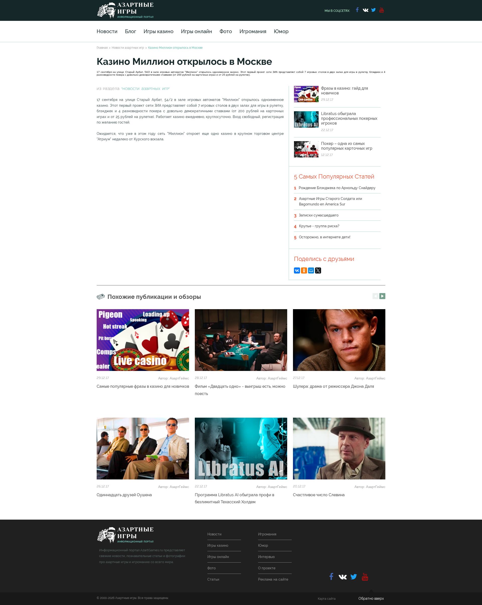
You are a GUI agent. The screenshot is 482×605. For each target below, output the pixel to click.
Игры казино (158, 31)
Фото (226, 31)
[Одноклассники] (304, 270)
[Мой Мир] (311, 270)
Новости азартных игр (128, 47)
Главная (102, 47)
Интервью (266, 557)
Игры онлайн (196, 31)
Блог (130, 31)
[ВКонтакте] (297, 270)
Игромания (252, 31)
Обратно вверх (371, 598)
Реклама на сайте (273, 579)
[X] (318, 270)
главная (125, 535)
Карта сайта (327, 598)
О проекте (266, 568)
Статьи (213, 579)
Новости (107, 31)
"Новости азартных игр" (145, 89)
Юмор (281, 31)
